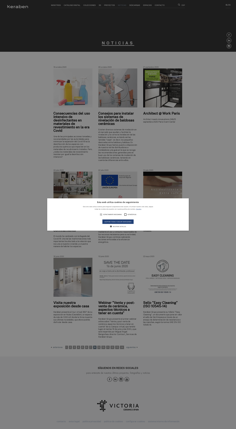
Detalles (138, 209)
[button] (118, 214)
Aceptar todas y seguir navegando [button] (118, 221)
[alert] (118, 214)
